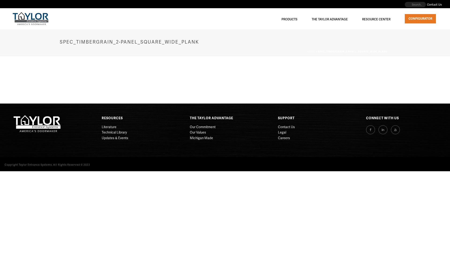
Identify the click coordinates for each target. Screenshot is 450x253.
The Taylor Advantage (330, 19)
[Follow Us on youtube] (395, 129)
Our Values (198, 132)
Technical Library (114, 132)
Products (289, 19)
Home (311, 51)
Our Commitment (203, 127)
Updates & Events (115, 138)
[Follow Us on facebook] (370, 129)
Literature (109, 127)
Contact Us (286, 127)
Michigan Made (201, 138)
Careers (284, 138)
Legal (282, 132)
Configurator (420, 18)
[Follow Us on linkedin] (383, 129)
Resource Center (376, 19)
